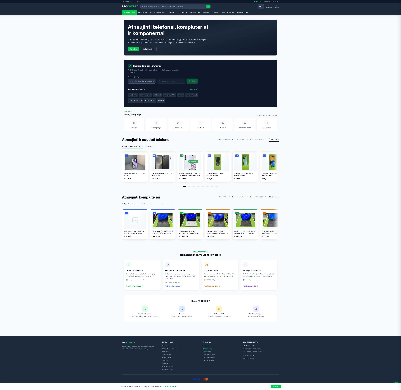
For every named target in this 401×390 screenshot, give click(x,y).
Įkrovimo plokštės (169, 95)
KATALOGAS (130, 12)
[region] (200, 167)
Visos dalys (193, 89)
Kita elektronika (242, 12)
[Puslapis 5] (202, 186)
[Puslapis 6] (207, 186)
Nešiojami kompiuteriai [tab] (130, 204)
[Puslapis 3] (193, 186)
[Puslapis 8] (216, 186)
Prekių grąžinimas (209, 354)
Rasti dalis (133, 49)
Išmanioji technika (228, 12)
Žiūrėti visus (273, 139)
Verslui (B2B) (257, 1)
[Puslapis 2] (189, 186)
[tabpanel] (200, 170)
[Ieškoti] (208, 6)
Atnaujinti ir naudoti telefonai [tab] (132, 146)
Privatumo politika (209, 357)
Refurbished (142, 12)
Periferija (171, 12)
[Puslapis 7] (212, 186)
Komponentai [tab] (167, 204)
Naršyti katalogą (148, 49)
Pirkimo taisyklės (208, 360)
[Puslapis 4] (198, 186)
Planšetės (161, 100)
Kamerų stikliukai (192, 95)
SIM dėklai (157, 95)
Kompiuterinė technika (157, 12)
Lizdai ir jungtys (150, 100)
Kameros (180, 95)
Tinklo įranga (182, 12)
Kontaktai (275, 1)
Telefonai (206, 12)
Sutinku (275, 386)
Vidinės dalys (133, 95)
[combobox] (142, 81)
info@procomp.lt (248, 355)
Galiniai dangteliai (145, 95)
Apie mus (206, 346)
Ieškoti (193, 81)
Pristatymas (267, 1)
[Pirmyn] (276, 166)
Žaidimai (215, 12)
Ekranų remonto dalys (135, 100)
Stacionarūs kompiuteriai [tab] (150, 204)
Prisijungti (269, 7)
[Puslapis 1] (184, 186)
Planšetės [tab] (150, 146)
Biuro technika (195, 12)
